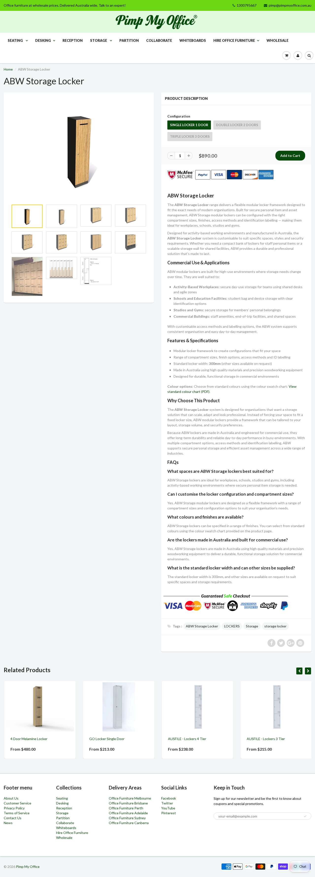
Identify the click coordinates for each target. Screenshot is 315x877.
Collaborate (159, 40)
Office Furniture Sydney (127, 818)
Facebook (168, 798)
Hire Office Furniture (234, 40)
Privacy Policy (14, 808)
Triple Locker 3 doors (190, 136)
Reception (73, 40)
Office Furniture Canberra (129, 823)
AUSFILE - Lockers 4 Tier (186, 739)
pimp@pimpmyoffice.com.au (290, 5)
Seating (16, 40)
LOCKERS (232, 626)
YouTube (168, 808)
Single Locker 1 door (189, 125)
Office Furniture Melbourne (130, 798)
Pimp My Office (28, 866)
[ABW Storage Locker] (79, 149)
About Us (11, 798)
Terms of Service (17, 813)
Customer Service (17, 803)
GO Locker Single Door (106, 739)
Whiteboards (192, 40)
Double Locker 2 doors (237, 125)
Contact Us (12, 818)
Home (8, 69)
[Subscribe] (305, 816)
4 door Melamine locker (28, 739)
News (8, 823)
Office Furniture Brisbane (128, 803)
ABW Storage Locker (202, 626)
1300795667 (246, 5)
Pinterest (168, 813)
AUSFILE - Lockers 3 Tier (265, 739)
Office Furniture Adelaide (128, 813)
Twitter (167, 803)
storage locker (275, 626)
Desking (43, 40)
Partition (129, 40)
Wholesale (277, 40)
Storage (99, 40)
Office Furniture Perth (126, 808)
